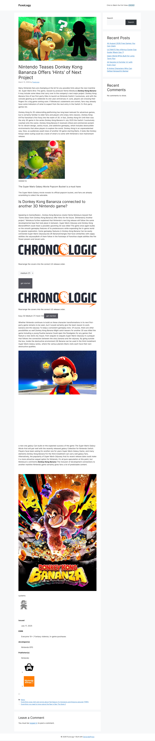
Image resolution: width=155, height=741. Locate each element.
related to (22, 181)
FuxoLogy (24, 5)
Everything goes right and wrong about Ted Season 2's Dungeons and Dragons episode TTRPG (55, 702)
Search (110, 18)
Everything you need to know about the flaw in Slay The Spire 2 (43, 704)
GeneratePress (88, 737)
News (23, 700)
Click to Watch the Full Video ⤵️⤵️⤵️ (120, 5)
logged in (33, 723)
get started (51, 316)
